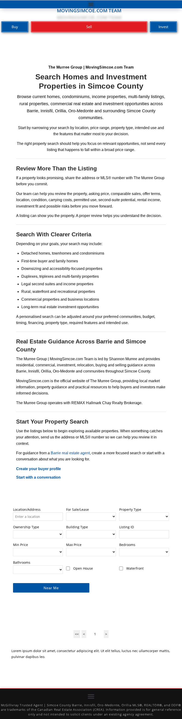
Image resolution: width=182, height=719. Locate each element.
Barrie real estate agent (70, 453)
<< (77, 634)
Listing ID (126, 527)
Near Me (51, 588)
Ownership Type (26, 527)
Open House (83, 568)
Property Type (130, 509)
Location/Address (27, 509)
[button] (91, 4)
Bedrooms (127, 544)
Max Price (74, 544)
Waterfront (135, 568)
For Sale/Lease (77, 509)
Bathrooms (21, 562)
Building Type (77, 527)
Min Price (20, 544)
